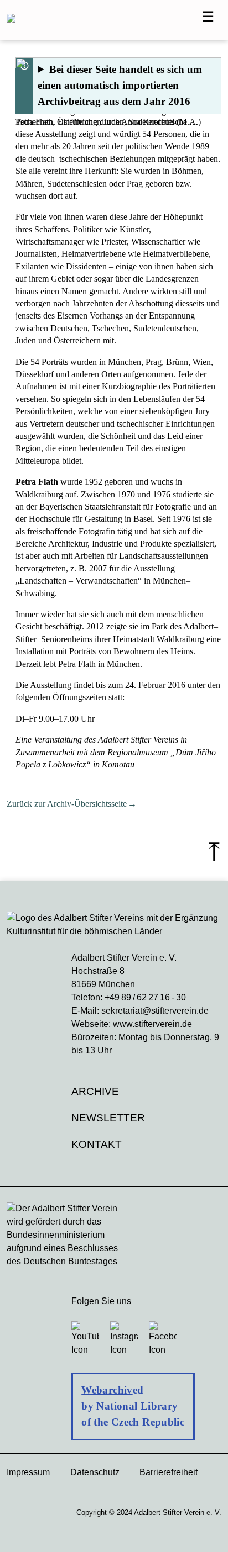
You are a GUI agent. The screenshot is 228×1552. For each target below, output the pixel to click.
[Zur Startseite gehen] (103, 20)
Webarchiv (106, 1390)
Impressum (28, 1472)
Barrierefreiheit (168, 1472)
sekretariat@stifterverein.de (155, 1010)
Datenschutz (95, 1472)
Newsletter (108, 1118)
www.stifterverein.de (152, 1024)
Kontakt (96, 1144)
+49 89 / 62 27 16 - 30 (145, 997)
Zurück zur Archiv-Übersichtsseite (67, 803)
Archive (95, 1091)
